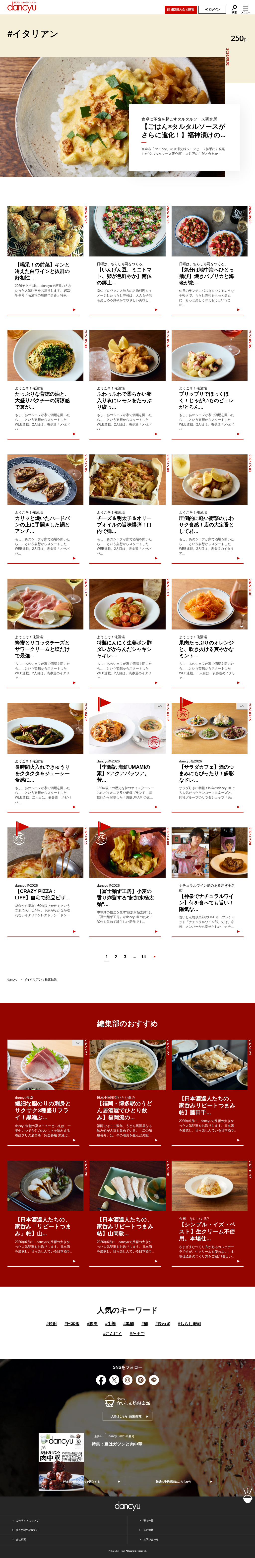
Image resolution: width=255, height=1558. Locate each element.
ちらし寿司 (189, 1323)
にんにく (112, 1333)
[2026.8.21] (210, 1065)
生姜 (110, 1323)
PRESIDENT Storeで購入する (81, 1481)
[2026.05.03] (210, 479)
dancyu (12, 979)
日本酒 (71, 1323)
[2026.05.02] (45, 604)
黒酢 (128, 1323)
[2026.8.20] (45, 1186)
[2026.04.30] (210, 604)
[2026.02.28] (210, 852)
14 (143, 956)
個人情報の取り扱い (27, 1530)
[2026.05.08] (45, 355)
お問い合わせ (150, 1539)
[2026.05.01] (127, 604)
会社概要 (21, 1539)
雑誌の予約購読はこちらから (173, 1481)
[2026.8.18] (127, 1186)
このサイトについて (27, 1520)
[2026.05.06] (210, 355)
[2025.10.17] (210, 1186)
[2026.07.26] (45, 231)
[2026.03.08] (127, 852)
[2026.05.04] (127, 479)
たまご (137, 1333)
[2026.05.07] (127, 355)
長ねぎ (162, 1323)
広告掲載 (148, 1530)
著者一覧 (148, 1520)
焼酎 (51, 1323)
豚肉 (92, 1323)
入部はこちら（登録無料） (127, 1416)
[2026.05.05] (45, 479)
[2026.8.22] (127, 1065)
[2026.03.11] (45, 852)
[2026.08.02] (112, 117)
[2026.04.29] (45, 728)
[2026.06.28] (210, 231)
